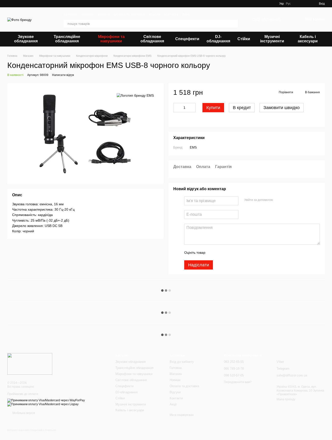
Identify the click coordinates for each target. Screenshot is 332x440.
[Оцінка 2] (221, 252)
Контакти (171, 14)
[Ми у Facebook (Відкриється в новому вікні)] (261, 4)
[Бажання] (297, 4)
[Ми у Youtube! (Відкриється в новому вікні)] (267, 4)
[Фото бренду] (29, 363)
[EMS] (135, 95)
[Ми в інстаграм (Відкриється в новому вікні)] (272, 4)
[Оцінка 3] (229, 252)
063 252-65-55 (267, 19)
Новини (104, 14)
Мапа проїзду (286, 399)
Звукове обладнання (26, 39)
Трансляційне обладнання (67, 39)
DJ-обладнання (218, 39)
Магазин (87, 14)
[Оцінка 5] (244, 252)
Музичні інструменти (272, 39)
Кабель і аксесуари (308, 39)
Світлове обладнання (152, 39)
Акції (185, 14)
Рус (288, 3)
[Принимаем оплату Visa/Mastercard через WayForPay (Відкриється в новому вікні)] (46, 400)
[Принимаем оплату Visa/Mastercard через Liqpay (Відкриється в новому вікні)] (43, 404)
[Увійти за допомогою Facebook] (278, 200)
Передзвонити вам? (238, 382)
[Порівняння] (306, 4)
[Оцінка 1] (213, 252)
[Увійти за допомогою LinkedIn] (294, 200)
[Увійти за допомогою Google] (286, 200)
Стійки (243, 39)
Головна (70, 14)
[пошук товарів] (234, 24)
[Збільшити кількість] (192, 107)
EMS (193, 147)
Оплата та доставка (129, 14)
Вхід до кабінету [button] (182, 362)
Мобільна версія (23, 413)
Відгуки (154, 14)
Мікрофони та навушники (111, 39)
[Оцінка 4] (237, 252)
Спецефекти (187, 39)
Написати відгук (63, 75)
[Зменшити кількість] (177, 107)
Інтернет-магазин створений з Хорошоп (31, 430)
